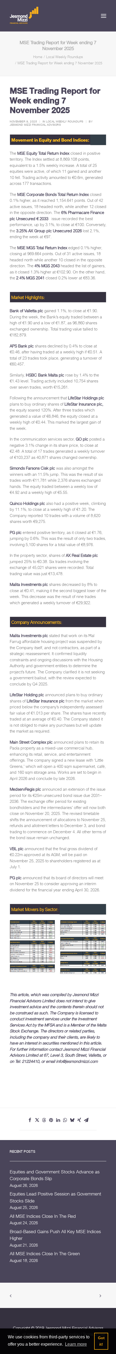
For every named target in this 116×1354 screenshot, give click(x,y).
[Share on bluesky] (72, 1120)
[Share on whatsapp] (65, 1120)
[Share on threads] (44, 1120)
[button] (103, 15)
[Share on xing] (79, 1120)
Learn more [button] (76, 1344)
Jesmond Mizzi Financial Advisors (35, 124)
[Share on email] (86, 1120)
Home (37, 57)
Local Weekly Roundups (64, 57)
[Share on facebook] (30, 1120)
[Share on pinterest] (51, 1120)
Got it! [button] (101, 1341)
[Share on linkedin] (58, 1120)
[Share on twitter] (37, 1120)
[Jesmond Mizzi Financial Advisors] (24, 14)
